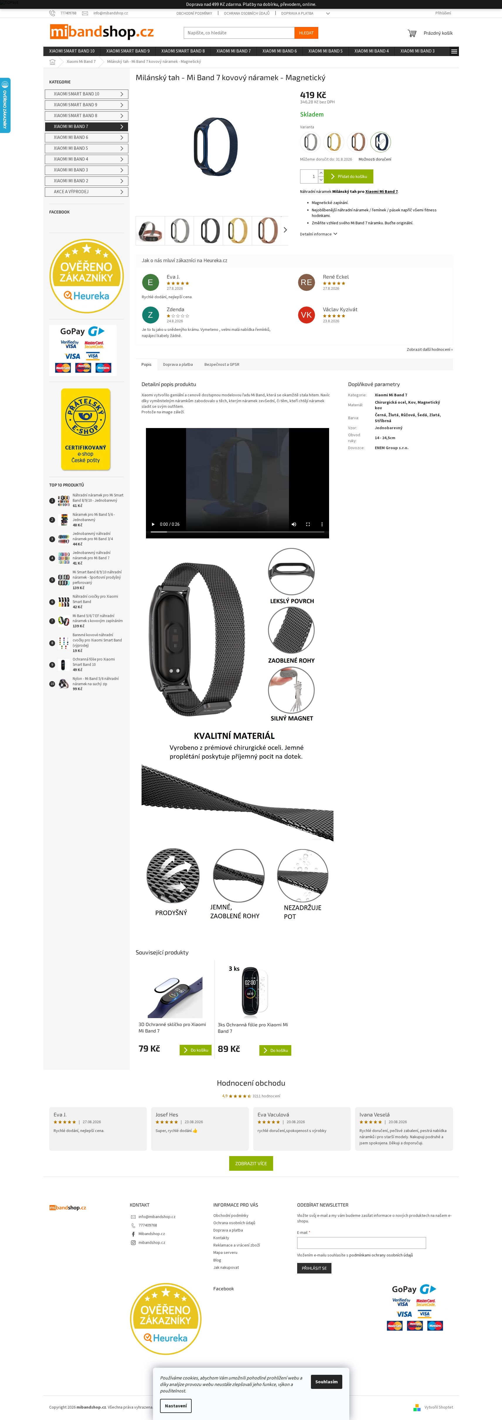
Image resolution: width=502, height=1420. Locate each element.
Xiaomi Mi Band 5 (71, 148)
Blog (217, 1260)
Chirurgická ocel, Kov (395, 402)
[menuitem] (71, 51)
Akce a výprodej (71, 192)
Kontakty (221, 1238)
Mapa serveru (225, 1253)
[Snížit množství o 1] (321, 179)
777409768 (148, 1225)
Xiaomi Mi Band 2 (71, 181)
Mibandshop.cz (152, 1234)
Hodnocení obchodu (251, 1082)
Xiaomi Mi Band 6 (71, 137)
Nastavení (176, 1406)
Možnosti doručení (375, 159)
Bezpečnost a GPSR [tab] (222, 365)
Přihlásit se (314, 1268)
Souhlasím (326, 1382)
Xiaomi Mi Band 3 (71, 170)
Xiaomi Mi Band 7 (71, 127)
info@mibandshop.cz (157, 1217)
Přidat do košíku (352, 176)
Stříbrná (383, 421)
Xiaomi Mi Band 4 (71, 159)
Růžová (408, 415)
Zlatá (434, 415)
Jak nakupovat (226, 1268)
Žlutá (393, 415)
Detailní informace (316, 234)
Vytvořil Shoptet (439, 1407)
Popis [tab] (147, 365)
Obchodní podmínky (194, 13)
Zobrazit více (251, 1163)
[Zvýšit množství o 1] (321, 173)
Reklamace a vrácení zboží (236, 1245)
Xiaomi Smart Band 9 (75, 105)
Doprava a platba (297, 13)
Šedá (422, 415)
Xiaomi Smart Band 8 (75, 116)
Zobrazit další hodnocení (428, 350)
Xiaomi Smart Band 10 (76, 94)
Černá (380, 415)
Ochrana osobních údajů (247, 13)
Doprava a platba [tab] (178, 365)
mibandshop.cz (152, 1243)
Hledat (306, 32)
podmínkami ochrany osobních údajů (381, 1255)
